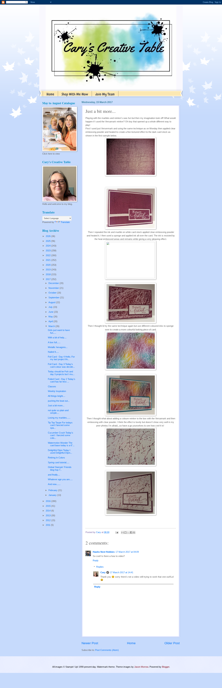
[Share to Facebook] (131, 532)
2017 (48, 279)
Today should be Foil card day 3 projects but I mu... (61, 372)
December (54, 283)
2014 (48, 510)
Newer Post (90, 643)
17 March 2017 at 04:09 (127, 552)
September (54, 297)
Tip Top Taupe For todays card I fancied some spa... (60, 425)
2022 (48, 255)
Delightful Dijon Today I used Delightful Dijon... (60, 451)
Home (50, 94)
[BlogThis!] (125, 532)
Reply (95, 560)
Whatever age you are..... (60, 479)
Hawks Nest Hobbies (104, 552)
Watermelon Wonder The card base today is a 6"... (61, 444)
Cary (102, 572)
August (52, 302)
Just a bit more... (56, 405)
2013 (48, 515)
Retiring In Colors (56, 457)
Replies (100, 567)
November (54, 288)
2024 (48, 246)
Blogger (165, 667)
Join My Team (105, 94)
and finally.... (54, 475)
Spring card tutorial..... (58, 462)
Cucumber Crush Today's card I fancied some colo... (60, 435)
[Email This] (122, 532)
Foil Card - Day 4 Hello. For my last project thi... (61, 358)
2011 (48, 525)
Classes (52, 386)
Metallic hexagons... (58, 347)
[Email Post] (116, 532)
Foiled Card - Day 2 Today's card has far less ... (61, 380)
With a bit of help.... (57, 337)
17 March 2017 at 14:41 (121, 572)
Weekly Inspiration (57, 391)
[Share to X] (128, 532)
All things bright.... (56, 396)
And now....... (54, 484)
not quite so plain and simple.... (58, 411)
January (52, 495)
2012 (48, 520)
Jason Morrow (141, 667)
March (51, 326)
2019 (48, 269)
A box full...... (54, 342)
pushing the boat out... (58, 401)
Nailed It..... (53, 352)
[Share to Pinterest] (133, 532)
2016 (48, 501)
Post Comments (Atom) (107, 650)
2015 (48, 506)
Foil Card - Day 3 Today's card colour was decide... (61, 365)
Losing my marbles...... (59, 418)
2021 (48, 260)
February (53, 490)
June (51, 312)
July (50, 307)
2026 (48, 236)
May (50, 316)
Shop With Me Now (75, 94)
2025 (48, 241)
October (52, 293)
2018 (48, 274)
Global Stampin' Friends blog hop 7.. (59, 468)
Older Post (172, 643)
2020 (48, 265)
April (50, 321)
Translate (65, 222)
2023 (48, 250)
